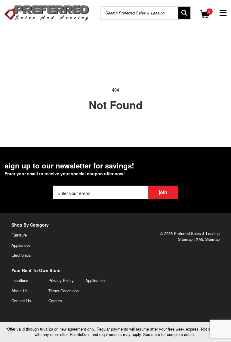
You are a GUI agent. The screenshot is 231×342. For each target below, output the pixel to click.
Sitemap (185, 239)
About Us (19, 290)
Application (95, 280)
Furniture (19, 235)
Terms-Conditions (63, 290)
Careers (55, 300)
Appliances (21, 245)
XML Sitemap (208, 239)
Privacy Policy (61, 280)
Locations (19, 280)
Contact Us (21, 300)
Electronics (21, 255)
